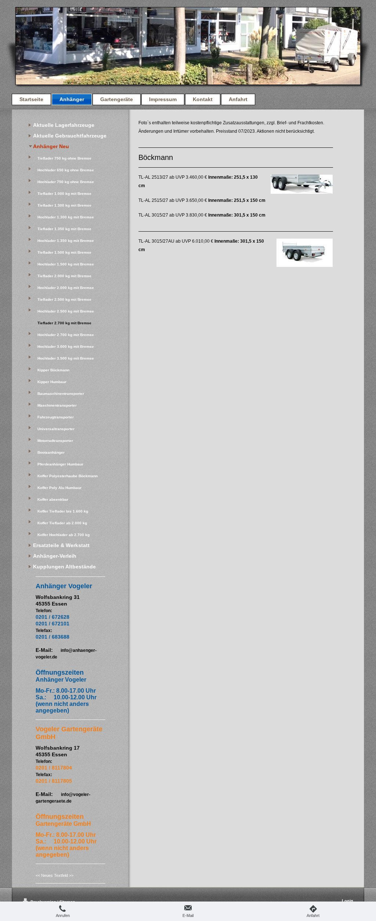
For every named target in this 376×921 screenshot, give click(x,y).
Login (347, 901)
